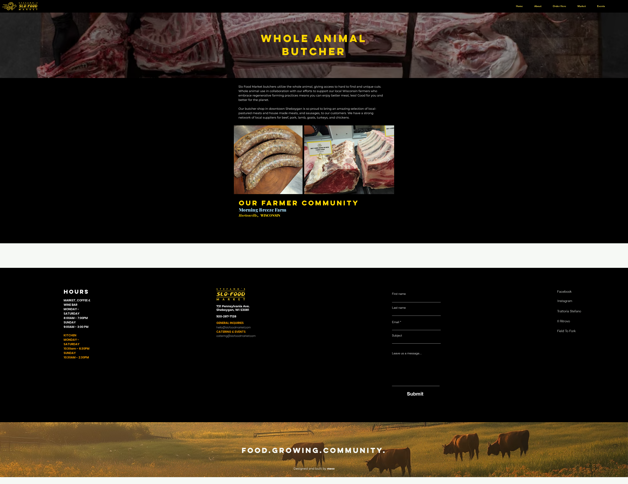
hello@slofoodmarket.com (233, 327)
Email (395, 322)
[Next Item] (388, 160)
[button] (559, 6)
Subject (397, 335)
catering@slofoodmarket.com (236, 336)
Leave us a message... (407, 353)
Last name (399, 307)
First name (399, 293)
